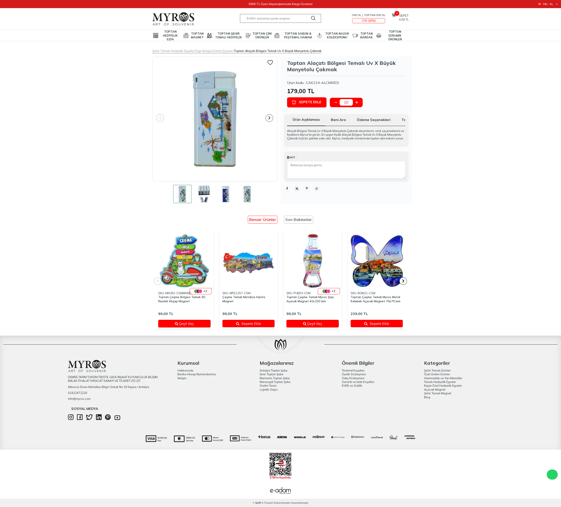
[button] (269, 118)
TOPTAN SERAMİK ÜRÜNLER (395, 35)
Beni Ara (338, 119)
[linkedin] (99, 419)
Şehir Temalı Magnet (437, 393)
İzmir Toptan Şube (271, 374)
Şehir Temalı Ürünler (437, 370)
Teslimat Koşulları (353, 370)
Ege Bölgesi (204, 51)
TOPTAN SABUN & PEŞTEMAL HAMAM (298, 35)
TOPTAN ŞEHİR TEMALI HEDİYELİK (228, 35)
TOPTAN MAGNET (197, 35)
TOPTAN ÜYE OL (374, 15)
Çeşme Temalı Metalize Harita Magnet (243, 299)
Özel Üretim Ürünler (437, 374)
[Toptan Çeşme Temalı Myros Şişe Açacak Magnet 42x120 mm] (312, 260)
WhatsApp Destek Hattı (552, 475)
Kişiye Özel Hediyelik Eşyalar (443, 385)
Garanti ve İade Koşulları (358, 382)
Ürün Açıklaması (306, 119)
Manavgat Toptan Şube (275, 382)
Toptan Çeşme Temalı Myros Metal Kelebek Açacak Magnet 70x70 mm (375, 299)
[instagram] (71, 419)
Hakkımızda (185, 370)
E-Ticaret (267, 502)
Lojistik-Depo (269, 389)
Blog (427, 397)
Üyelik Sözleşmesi (354, 374)
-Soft (257, 502)
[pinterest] (108, 419)
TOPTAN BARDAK (366, 35)
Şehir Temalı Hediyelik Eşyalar (173, 51)
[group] (215, 119)
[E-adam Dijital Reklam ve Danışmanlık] (280, 491)
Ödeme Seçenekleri (374, 119)
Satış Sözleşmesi (353, 378)
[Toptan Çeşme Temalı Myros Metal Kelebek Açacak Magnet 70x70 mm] (377, 260)
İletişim (182, 378)
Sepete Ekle (310, 102)
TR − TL (548, 4)
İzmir (218, 51)
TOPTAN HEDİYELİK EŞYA (170, 35)
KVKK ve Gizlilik (352, 385)
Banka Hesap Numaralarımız (197, 374)
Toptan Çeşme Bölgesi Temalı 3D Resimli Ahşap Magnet (181, 299)
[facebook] (80, 419)
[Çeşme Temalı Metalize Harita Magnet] (248, 260)
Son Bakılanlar (298, 219)
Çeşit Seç (191, 323)
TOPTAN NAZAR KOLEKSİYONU (337, 35)
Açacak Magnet (434, 389)
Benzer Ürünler (262, 219)
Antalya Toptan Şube (274, 370)
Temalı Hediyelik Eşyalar (440, 382)
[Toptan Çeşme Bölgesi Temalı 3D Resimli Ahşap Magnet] (184, 260)
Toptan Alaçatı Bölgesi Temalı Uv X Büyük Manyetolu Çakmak (277, 51)
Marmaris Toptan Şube (275, 378)
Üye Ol (356, 15)
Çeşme (227, 51)
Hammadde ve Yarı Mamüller (443, 378)
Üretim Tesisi (268, 385)
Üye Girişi (369, 20)
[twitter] (89, 419)
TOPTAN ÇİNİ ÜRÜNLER (262, 35)
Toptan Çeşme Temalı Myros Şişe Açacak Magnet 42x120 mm (310, 299)
